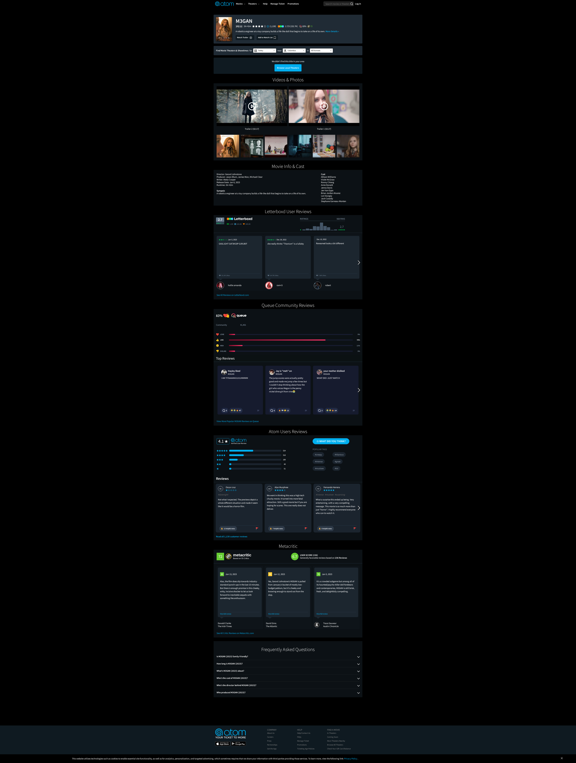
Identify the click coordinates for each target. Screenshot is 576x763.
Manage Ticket (303, 741)
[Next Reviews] (358, 262)
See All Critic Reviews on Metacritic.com (235, 633)
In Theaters (331, 733)
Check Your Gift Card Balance (339, 748)
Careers (270, 737)
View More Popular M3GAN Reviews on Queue (238, 421)
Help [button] (265, 3)
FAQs (299, 737)
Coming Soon (332, 737)
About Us (270, 733)
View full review (225, 614)
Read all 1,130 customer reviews (231, 536)
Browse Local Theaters (288, 67)
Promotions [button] (293, 3)
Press (269, 741)
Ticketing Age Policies (305, 748)
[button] (264, 50)
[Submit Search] (352, 4)
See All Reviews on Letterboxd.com (233, 295)
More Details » (332, 31)
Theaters (252, 3)
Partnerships (272, 744)
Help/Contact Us (303, 733)
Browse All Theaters (335, 744)
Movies (239, 3)
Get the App (271, 748)
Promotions (302, 744)
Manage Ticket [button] (277, 3)
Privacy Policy (351, 758)
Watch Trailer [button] (243, 37)
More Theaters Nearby (336, 741)
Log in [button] (358, 3)
